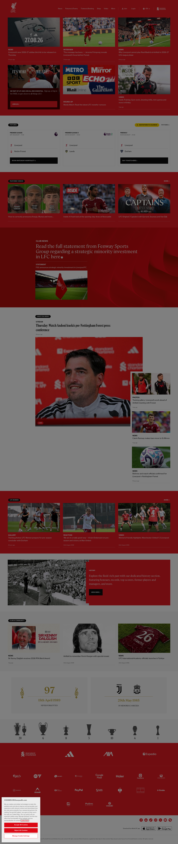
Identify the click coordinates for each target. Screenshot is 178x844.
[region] (21, 819)
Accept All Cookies (21, 825)
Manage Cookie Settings (20, 836)
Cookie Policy (25, 820)
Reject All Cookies (21, 830)
